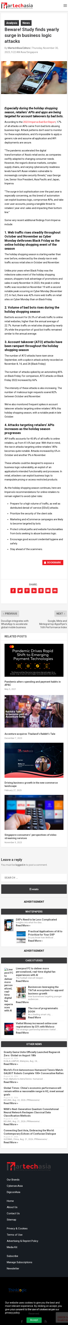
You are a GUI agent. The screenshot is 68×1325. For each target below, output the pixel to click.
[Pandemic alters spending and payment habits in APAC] (34, 660)
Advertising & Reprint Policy (22, 1241)
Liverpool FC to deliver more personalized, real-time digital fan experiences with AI (35, 971)
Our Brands (13, 1179)
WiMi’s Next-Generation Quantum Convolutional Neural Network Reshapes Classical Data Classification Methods (31, 1112)
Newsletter (13, 1268)
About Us (12, 1207)
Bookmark (54, 562)
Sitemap (11, 1219)
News (26, 23)
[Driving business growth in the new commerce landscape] (34, 760)
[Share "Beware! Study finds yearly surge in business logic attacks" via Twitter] (20, 590)
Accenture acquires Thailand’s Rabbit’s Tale (30, 733)
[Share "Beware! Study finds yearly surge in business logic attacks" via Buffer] (40, 590)
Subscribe (12, 1256)
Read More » (23, 925)
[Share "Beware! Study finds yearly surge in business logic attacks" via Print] (54, 590)
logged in (20, 864)
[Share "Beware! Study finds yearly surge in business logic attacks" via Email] (47, 590)
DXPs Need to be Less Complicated (36, 919)
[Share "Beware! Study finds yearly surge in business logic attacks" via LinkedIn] (34, 590)
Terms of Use (14, 1234)
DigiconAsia (13, 1192)
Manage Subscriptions (19, 1262)
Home (10, 1201)
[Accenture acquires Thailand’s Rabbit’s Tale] (34, 711)
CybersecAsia (15, 1185)
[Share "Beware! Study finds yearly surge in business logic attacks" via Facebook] (13, 590)
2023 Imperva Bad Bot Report (39, 122)
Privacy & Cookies (17, 1228)
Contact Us (13, 1213)
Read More (22, 981)
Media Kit (12, 1247)
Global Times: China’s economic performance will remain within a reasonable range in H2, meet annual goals (34, 1091)
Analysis (11, 23)
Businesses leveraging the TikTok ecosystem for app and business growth (45, 990)
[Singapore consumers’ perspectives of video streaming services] (34, 812)
